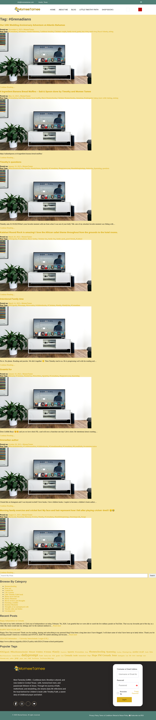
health (75, 655)
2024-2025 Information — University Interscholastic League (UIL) (24, 638)
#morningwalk (75, 517)
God (62, 655)
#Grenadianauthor (55, 446)
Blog (73, 10)
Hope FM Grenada (101, 655)
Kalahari (79, 239)
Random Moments (11, 605)
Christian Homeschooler (66, 98)
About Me (63, 10)
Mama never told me (12, 597)
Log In (124, 700)
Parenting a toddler (11, 603)
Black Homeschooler (49, 98)
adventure (22, 31)
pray (17, 658)
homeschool (82, 655)
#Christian (51, 305)
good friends (70, 239)
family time (47, 655)
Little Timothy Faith (88, 10)
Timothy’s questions (10, 162)
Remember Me (123, 693)
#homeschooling (10, 586)
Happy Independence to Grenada (12, 621)
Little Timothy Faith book (14, 594)
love (133, 655)
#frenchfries (37, 376)
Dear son (8, 588)
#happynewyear (64, 168)
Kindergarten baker (91, 98)
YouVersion (35, 658)
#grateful (44, 168)
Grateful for (6, 369)
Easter (41, 655)
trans (25, 658)
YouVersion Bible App (47, 658)
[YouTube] (141, 2)
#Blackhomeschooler (16, 168)
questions (105, 168)
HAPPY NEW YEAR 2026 (10, 630)
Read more (57, 626)
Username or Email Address (127, 669)
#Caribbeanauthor (29, 446)
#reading (119, 652)
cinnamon (79, 98)
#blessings (21, 305)
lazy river (85, 31)
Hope (89, 655)
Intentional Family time (12, 299)
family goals (60, 239)
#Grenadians (13, 31)
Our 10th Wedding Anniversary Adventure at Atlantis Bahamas (32, 25)
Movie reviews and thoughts (15, 601)
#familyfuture (35, 168)
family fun (52, 239)
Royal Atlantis (103, 31)
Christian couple (60, 31)
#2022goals (12, 239)
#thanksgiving (126, 652)
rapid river (93, 31)
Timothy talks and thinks (13, 609)
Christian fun (42, 239)
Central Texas (16, 655)
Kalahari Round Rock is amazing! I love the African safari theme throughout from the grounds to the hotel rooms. (59, 232)
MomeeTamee (29, 29)
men (144, 655)
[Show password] (137, 685)
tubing (111, 31)
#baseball (20, 517)
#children (39, 652)
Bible (151, 652)
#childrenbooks (41, 305)
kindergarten (121, 655)
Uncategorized (10, 611)
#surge (83, 517)
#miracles (89, 168)
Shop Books (107, 10)
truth (29, 658)
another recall (138, 652)
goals (79, 31)
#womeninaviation (90, 446)
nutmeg (115, 98)
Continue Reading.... (7, 87)
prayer (21, 658)
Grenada (68, 655)
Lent (127, 655)
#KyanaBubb (77, 446)
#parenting (98, 168)
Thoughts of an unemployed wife (17, 607)
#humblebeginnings (78, 168)
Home (52, 10)
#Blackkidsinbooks (15, 446)
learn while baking (105, 98)
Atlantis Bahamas (32, 31)
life (130, 655)
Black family (32, 239)
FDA (53, 655)
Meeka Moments (11, 599)
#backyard (12, 517)
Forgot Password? (135, 692)
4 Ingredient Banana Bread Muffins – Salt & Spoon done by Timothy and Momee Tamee (45, 91)
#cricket (34, 517)
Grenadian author (9, 440)
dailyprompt (29, 655)
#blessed (11, 376)
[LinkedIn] (136, 2)
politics (12, 658)
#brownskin (30, 305)
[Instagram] (132, 2)
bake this (22, 98)
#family (27, 168)
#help (86, 652)
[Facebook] (128, 2)
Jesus (114, 655)
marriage (139, 655)
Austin (146, 652)
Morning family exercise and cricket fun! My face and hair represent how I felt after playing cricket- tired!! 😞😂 (57, 510)
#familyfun (66, 305)
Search (152, 575)
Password (120, 680)
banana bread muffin (33, 98)
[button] (128, 9)
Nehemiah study (4, 658)
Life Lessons (9, 592)
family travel (71, 31)
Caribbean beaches (47, 31)
